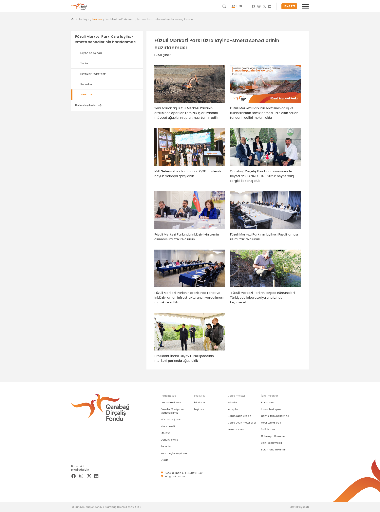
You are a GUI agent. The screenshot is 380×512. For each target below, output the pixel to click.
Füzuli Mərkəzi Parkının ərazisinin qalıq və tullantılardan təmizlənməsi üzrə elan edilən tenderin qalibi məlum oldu (264, 113)
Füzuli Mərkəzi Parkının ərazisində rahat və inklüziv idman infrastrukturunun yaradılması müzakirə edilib (188, 298)
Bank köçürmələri (271, 443)
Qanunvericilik (169, 439)
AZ (233, 6)
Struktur (165, 433)
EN (240, 6)
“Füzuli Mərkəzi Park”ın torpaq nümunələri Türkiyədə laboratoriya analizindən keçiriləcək (262, 298)
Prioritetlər (199, 402)
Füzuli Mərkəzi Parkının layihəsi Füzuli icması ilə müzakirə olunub (264, 236)
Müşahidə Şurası (171, 419)
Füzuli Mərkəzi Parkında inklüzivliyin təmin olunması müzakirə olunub (186, 236)
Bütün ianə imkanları (273, 449)
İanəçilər (233, 409)
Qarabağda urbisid (239, 416)
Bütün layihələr (86, 105)
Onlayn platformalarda (275, 436)
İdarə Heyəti (168, 426)
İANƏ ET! (289, 6)
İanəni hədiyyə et (271, 409)
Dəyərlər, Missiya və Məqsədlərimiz (172, 411)
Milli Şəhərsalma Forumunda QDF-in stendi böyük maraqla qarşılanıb (187, 173)
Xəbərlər (232, 402)
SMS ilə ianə (268, 429)
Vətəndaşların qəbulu (174, 453)
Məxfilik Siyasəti (299, 507)
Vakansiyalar (236, 429)
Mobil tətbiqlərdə (271, 422)
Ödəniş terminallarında (275, 416)
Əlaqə (164, 460)
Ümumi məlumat (171, 402)
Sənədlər (166, 446)
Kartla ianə (267, 402)
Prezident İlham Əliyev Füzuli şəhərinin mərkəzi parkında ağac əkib (184, 358)
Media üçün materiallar (242, 422)
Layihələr (97, 19)
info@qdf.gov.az (175, 476)
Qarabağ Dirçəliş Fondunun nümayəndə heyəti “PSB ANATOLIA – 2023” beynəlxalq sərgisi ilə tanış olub (262, 176)
